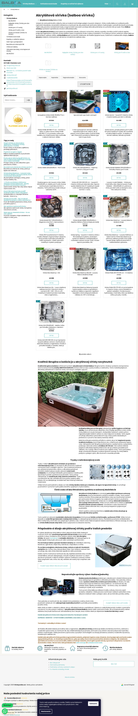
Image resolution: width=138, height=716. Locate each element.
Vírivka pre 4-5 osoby (15, 27)
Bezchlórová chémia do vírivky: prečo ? (18, 167)
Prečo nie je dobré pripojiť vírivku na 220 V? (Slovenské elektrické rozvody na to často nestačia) (17, 159)
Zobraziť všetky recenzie (12, 715)
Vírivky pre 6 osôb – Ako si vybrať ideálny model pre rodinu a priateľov (17, 199)
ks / (114, 664)
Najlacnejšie (42, 77)
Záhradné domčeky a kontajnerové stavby (18, 50)
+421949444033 (12, 78)
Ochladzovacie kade (13, 37)
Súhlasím (93, 704)
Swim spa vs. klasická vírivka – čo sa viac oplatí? (17, 213)
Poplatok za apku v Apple (13, 152)
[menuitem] (29, 4)
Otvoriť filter (85, 84)
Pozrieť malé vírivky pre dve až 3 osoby (54, 566)
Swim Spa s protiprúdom (15, 42)
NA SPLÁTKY (12, 21)
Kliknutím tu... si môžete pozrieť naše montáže (19, 71)
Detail (51, 125)
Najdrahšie (54, 77)
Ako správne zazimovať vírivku (15, 206)
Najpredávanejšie (68, 77)
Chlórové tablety (12, 47)
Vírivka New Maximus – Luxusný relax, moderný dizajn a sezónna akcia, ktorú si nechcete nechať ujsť (18, 175)
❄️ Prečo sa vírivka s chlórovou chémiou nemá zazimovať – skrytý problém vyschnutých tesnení (16, 184)
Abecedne (82, 77)
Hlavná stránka (70, 677)
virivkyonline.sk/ (12, 75)
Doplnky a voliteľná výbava (15, 39)
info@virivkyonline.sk (13, 65)
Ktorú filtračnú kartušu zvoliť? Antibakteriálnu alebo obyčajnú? (16, 192)
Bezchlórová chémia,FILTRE (15, 44)
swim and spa (81, 643)
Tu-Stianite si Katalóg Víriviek (59, 669)
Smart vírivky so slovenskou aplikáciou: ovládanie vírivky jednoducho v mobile (14, 144)
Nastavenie (46, 711)
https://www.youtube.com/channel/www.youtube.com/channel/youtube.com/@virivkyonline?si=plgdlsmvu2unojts (19, 83)
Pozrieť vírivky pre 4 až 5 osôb (117, 603)
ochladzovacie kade (95, 643)
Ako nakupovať (55, 663)
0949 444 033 (11, 68)
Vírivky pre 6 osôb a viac (16, 30)
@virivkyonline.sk (12, 88)
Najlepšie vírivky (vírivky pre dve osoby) (18, 24)
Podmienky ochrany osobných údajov (62, 667)
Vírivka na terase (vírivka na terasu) (17, 33)
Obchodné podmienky (57, 665)
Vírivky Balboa (12, 18)
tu (48, 706)
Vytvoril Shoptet (129, 685)
